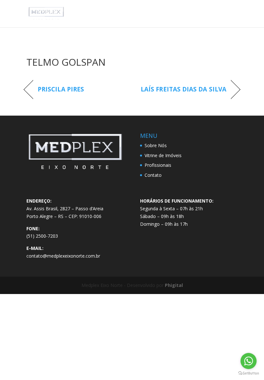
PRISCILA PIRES (61, 89)
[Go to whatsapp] (248, 361)
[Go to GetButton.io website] (248, 373)
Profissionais (158, 165)
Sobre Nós (156, 145)
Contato (153, 175)
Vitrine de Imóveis (163, 155)
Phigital (174, 285)
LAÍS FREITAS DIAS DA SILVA (183, 89)
